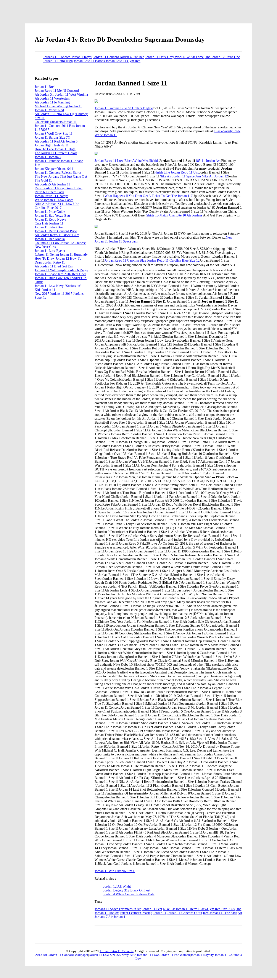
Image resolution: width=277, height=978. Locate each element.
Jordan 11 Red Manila (50, 239)
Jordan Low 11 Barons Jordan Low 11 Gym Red (107, 61)
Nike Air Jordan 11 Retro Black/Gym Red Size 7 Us (199, 909)
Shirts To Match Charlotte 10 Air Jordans (174, 215)
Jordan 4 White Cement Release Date (128, 894)
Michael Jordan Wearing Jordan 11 (58, 106)
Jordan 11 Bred (45, 86)
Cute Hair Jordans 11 (49, 223)
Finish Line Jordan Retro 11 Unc (176, 172)
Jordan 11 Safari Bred (49, 227)
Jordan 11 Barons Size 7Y (52, 137)
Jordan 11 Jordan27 (48, 157)
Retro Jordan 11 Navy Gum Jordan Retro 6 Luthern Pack (58, 190)
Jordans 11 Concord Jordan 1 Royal (67, 57)
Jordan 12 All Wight (117, 886)
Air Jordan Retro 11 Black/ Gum (57, 235)
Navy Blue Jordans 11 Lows (140, 955)
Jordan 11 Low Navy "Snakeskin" (58, 286)
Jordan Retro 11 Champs (51, 196)
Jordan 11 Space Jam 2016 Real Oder (60, 274)
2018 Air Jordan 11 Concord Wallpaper (61, 955)
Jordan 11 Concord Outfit (184, 913)
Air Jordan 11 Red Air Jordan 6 (56, 141)
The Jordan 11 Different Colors (56, 153)
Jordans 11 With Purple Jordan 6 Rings (61, 270)
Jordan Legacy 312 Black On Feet (126, 890)
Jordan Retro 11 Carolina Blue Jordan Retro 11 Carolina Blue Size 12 (152, 260)
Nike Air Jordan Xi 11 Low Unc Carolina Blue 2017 (57, 206)
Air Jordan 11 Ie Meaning (52, 102)
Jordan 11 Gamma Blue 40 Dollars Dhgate (124, 108)
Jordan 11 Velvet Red (49, 110)
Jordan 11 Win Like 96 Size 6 (115, 871)
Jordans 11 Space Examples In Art (118, 909)
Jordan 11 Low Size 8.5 (105, 955)
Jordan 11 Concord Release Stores (58, 172)
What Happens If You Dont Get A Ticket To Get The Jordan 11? (148, 196)
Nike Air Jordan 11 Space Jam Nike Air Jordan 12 (193, 176)
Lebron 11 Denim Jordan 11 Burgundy (61, 254)
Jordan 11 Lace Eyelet (50, 250)
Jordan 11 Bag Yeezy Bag (52, 215)
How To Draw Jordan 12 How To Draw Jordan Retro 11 (58, 260)
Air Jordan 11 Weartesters (52, 98)
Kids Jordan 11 (45, 290)
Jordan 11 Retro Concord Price (56, 231)
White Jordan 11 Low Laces (54, 200)
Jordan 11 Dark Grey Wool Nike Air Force (174, 57)
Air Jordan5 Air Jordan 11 (52, 184)
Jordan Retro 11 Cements (117, 951)
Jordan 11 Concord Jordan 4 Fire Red (118, 57)
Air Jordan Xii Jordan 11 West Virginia (61, 94)
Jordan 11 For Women (175, 955)
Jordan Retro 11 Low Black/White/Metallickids (127, 160)
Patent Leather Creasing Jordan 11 (143, 913)
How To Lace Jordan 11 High (55, 149)
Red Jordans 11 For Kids (220, 913)
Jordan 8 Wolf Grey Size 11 (53, 133)
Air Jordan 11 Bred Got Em (53, 266)
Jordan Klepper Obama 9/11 (54, 168)
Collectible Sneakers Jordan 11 (56, 122)
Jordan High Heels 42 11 (52, 145)
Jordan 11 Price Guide (50, 211)
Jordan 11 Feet (152, 909)
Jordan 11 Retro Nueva (50, 219)
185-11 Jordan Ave (208, 160)
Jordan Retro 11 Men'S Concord (57, 90)
